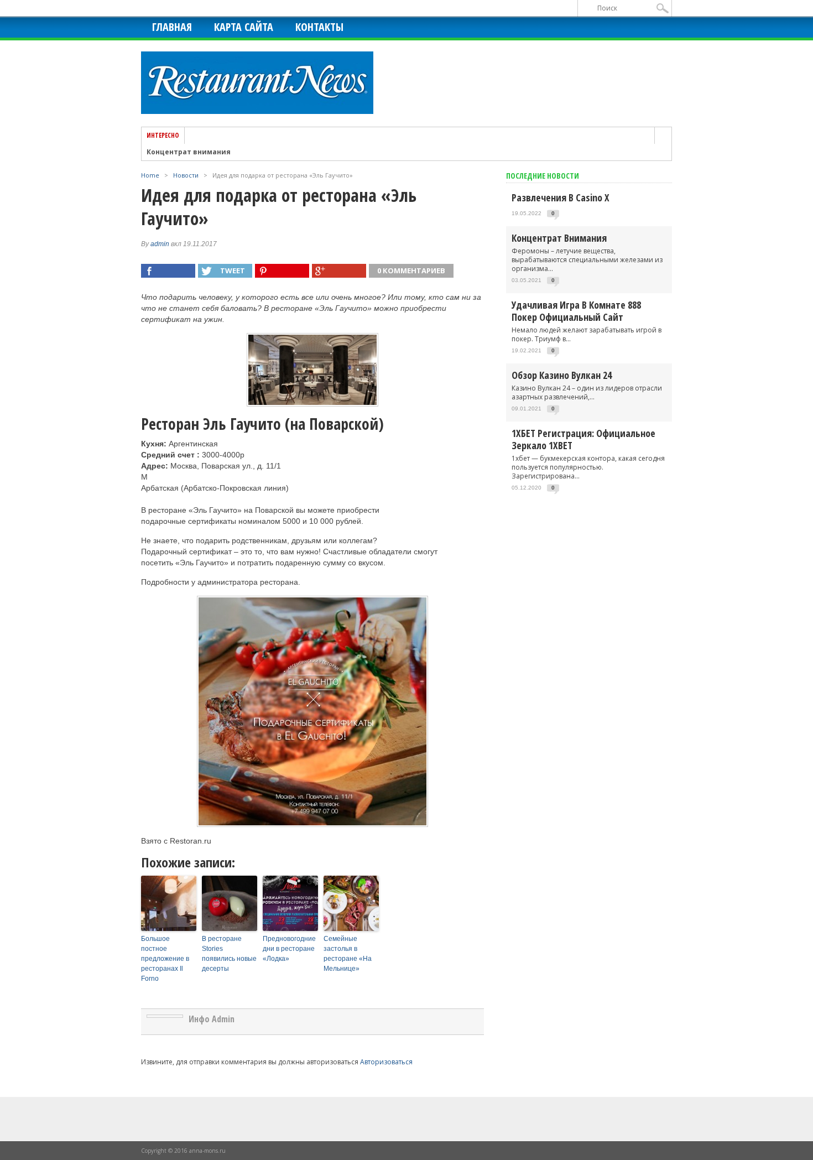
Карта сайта (243, 26)
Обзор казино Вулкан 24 (562, 375)
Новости (186, 175)
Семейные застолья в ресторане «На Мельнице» (348, 953)
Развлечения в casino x (560, 197)
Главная (172, 26)
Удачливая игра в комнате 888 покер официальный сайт (576, 311)
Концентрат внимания (189, 152)
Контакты (319, 26)
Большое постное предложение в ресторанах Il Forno (165, 958)
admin (159, 244)
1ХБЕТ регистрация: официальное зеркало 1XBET (583, 439)
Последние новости (542, 175)
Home (150, 175)
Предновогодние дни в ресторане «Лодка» (289, 949)
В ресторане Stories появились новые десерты (229, 953)
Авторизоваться (386, 1062)
